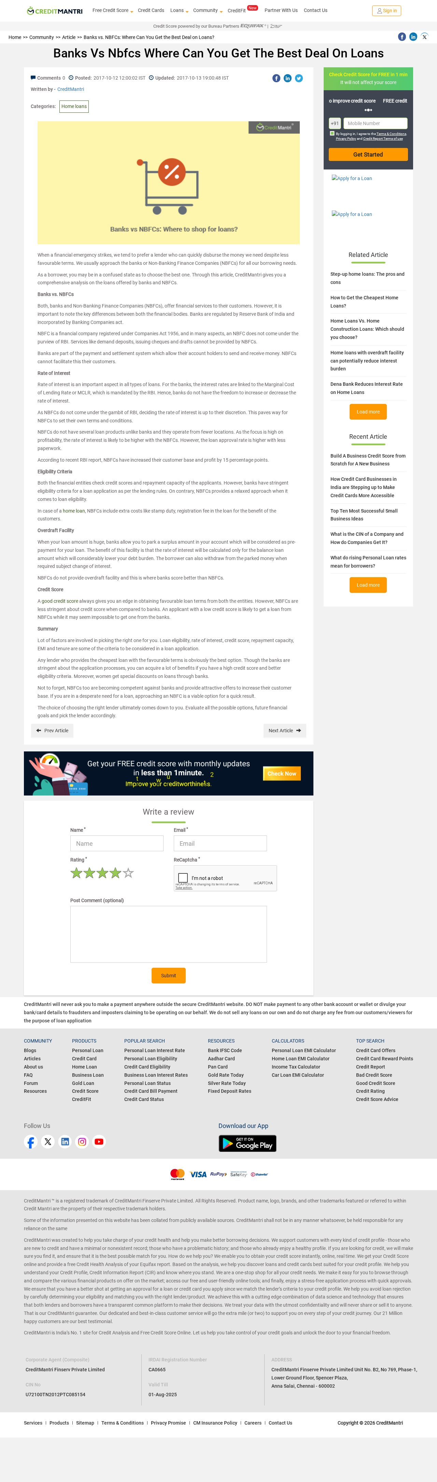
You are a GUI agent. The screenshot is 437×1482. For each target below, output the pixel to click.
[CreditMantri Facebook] (31, 1141)
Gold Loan (83, 1083)
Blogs (30, 1050)
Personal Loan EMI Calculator (304, 1050)
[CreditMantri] (54, 10)
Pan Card (218, 1067)
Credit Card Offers (375, 1050)
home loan (74, 511)
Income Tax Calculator (296, 1067)
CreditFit (237, 10)
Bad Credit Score (374, 1075)
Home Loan (84, 1067)
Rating (78, 859)
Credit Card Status (144, 1099)
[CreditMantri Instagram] (82, 1141)
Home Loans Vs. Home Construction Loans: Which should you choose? (367, 329)
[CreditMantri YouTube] (99, 1141)
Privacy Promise (168, 1423)
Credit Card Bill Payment (151, 1091)
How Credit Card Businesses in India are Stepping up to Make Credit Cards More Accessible (363, 487)
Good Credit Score (375, 1083)
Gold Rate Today (226, 1075)
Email (181, 830)
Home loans (74, 106)
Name (78, 830)
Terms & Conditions (391, 134)
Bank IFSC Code (225, 1050)
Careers (253, 1423)
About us (33, 1067)
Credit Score (85, 1091)
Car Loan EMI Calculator (298, 1075)
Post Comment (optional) (97, 900)
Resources (35, 1091)
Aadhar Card (221, 1058)
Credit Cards (151, 10)
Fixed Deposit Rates (229, 1091)
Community (205, 10)
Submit (168, 975)
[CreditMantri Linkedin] (65, 1141)
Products (59, 1423)
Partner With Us (281, 10)
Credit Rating (370, 1091)
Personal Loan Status (147, 1083)
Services (33, 1423)
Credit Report (370, 1067)
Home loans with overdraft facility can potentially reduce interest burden (367, 361)
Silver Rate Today (227, 1083)
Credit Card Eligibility (147, 1067)
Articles (32, 1058)
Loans (177, 10)
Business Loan (88, 1075)
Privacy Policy (346, 138)
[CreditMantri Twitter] (48, 1141)
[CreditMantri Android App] (315, 1143)
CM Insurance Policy (215, 1423)
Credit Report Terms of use (383, 138)
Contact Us (315, 10)
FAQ (28, 1075)
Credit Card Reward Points (384, 1058)
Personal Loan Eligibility (150, 1058)
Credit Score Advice (377, 1099)
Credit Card (84, 1058)
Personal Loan (87, 1050)
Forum (31, 1083)
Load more (368, 411)
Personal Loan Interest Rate (154, 1050)
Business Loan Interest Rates (156, 1075)
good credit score (60, 601)
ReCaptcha (187, 859)
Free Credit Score (110, 10)
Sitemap (85, 1423)
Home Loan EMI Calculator (300, 1058)
